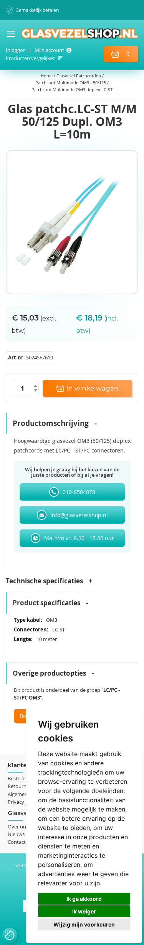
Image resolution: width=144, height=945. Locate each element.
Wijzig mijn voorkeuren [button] (84, 924)
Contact (17, 841)
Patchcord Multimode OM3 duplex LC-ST (72, 89)
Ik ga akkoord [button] (84, 898)
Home (47, 75)
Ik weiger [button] (84, 911)
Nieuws (16, 834)
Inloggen (16, 50)
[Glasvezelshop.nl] (72, 33)
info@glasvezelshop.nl (79, 515)
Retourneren (22, 786)
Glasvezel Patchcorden (79, 75)
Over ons (18, 826)
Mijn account (49, 50)
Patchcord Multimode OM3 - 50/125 (71, 82)
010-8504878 (79, 492)
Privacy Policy (23, 801)
